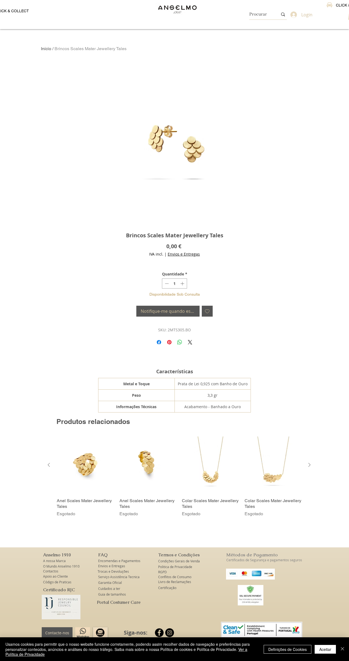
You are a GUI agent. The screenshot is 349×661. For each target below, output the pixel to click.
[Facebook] (159, 632)
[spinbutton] (174, 283)
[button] (57, 555)
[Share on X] (190, 342)
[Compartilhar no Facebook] (159, 342)
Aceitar (325, 649)
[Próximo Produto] (309, 465)
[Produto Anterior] (49, 465)
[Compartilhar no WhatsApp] (179, 342)
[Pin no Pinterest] (169, 342)
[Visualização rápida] (85, 465)
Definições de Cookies (287, 649)
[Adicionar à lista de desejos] (207, 311)
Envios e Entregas (184, 254)
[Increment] (182, 283)
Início (46, 48)
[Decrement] (166, 283)
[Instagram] (169, 632)
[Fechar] (342, 649)
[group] (179, 476)
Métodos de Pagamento (252, 555)
